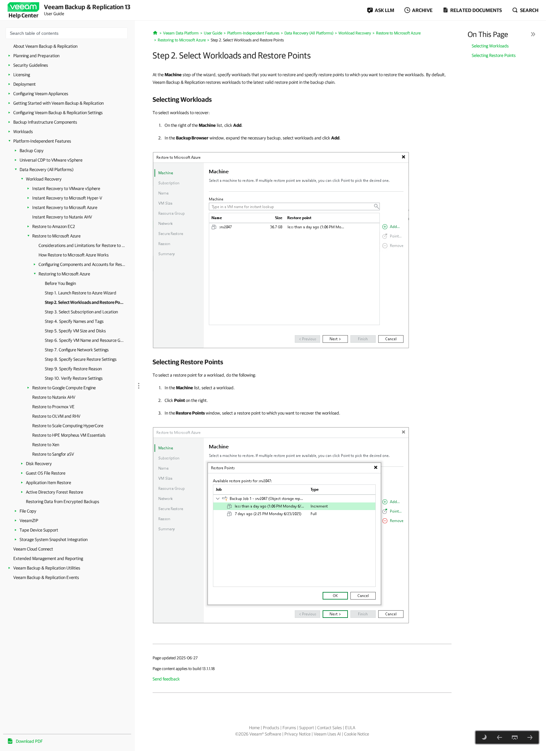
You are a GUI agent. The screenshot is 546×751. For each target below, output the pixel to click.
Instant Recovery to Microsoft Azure (64, 207)
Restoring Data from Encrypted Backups (62, 501)
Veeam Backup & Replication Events (46, 577)
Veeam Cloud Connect (33, 548)
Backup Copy (32, 150)
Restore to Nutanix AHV (53, 397)
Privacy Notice (297, 733)
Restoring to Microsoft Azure (64, 273)
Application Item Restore (48, 482)
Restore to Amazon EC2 (53, 226)
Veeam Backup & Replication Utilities (46, 567)
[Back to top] (515, 737)
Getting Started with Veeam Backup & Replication (58, 103)
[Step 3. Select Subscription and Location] (530, 737)
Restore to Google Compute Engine (64, 387)
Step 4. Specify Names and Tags (74, 321)
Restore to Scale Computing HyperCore (67, 425)
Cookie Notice (356, 733)
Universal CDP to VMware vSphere (51, 160)
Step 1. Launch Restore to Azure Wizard (80, 292)
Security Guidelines (30, 65)
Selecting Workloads (490, 45)
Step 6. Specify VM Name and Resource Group (84, 340)
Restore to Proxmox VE (53, 406)
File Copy (28, 511)
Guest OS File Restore (45, 473)
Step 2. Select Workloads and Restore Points (84, 302)
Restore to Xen (45, 444)
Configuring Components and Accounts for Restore (82, 264)
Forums (289, 727)
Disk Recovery (39, 463)
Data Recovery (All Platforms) (47, 169)
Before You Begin (60, 283)
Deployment (24, 84)
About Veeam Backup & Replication (45, 46)
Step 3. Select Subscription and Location (81, 311)
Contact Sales (329, 727)
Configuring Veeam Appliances (40, 93)
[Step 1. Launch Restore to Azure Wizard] (499, 737)
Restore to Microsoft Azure (56, 235)
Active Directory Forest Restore (54, 492)
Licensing (21, 74)
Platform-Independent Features (42, 141)
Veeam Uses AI (327, 733)
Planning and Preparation (36, 55)
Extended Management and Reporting (48, 558)
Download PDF (29, 741)
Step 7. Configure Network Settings (77, 349)
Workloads (23, 131)
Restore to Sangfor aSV (53, 454)
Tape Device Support (39, 529)
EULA (350, 727)
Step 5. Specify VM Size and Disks (75, 330)
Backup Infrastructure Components (45, 122)
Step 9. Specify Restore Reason (73, 368)
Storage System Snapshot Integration (54, 539)
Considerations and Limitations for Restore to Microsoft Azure (82, 245)
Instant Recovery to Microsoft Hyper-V (67, 197)
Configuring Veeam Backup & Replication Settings (58, 112)
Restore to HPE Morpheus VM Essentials (69, 435)
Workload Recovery (44, 179)
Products (271, 727)
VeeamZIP (29, 520)
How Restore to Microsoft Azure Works (74, 254)
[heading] (302, 99)
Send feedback (166, 678)
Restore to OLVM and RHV (56, 416)
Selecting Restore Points (494, 55)
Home (254, 727)
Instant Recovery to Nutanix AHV (62, 216)
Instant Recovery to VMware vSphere (66, 188)
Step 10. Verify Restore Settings (74, 378)
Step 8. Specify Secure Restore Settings (81, 359)
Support (306, 727)
